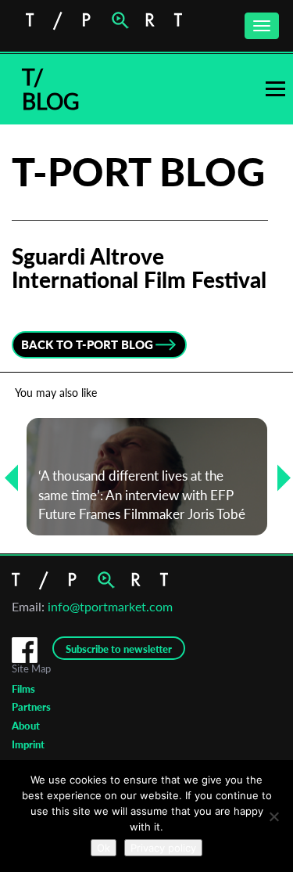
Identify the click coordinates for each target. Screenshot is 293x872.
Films (23, 689)
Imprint (28, 744)
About (26, 725)
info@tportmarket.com (110, 606)
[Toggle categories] (275, 89)
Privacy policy (163, 847)
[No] (273, 816)
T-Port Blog (138, 171)
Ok (103, 847)
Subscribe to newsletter (119, 649)
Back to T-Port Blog (87, 344)
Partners (31, 707)
